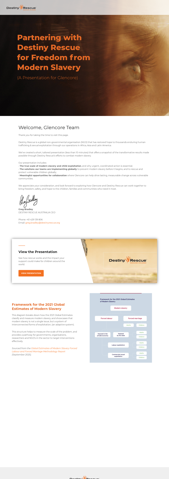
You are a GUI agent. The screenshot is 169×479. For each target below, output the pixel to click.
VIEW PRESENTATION (31, 273)
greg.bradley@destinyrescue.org (42, 223)
